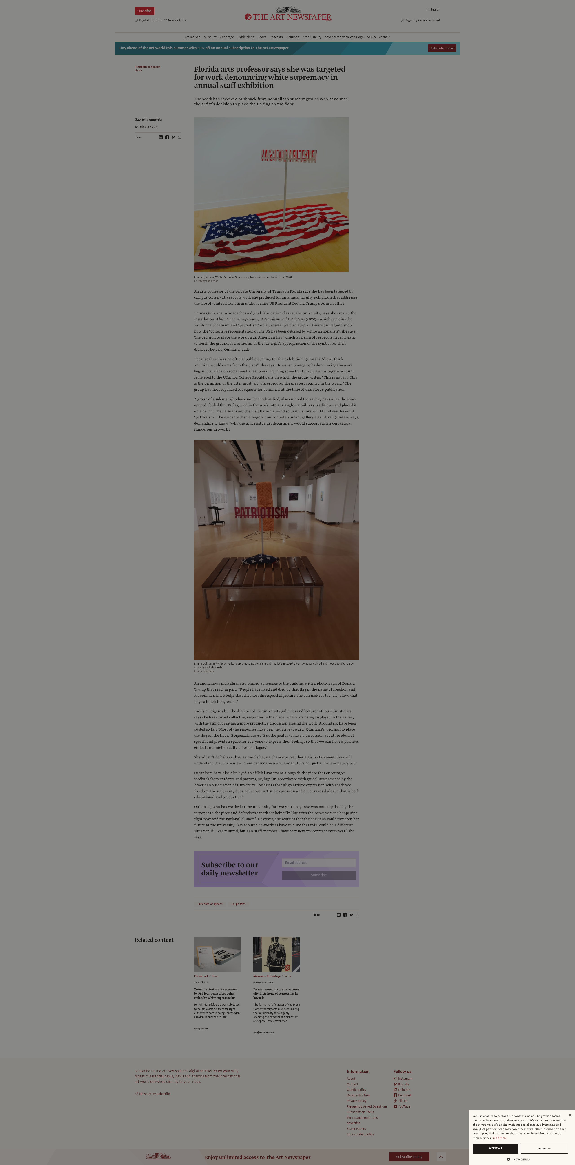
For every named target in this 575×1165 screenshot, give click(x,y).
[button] (520, 1159)
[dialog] (522, 1137)
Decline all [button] (544, 1148)
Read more (499, 1138)
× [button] (570, 1115)
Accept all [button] (495, 1148)
